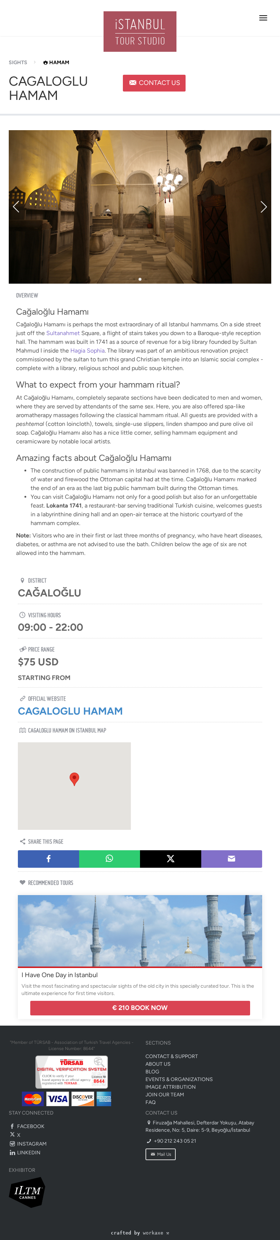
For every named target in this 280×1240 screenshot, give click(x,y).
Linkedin (28, 1153)
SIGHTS (18, 62)
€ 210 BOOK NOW (140, 1008)
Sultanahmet (63, 333)
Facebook (30, 1126)
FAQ (150, 1102)
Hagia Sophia (87, 350)
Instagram (31, 1144)
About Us (158, 1064)
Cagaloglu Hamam (70, 711)
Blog (152, 1072)
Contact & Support (171, 1056)
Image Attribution (170, 1087)
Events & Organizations (179, 1079)
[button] (74, 779)
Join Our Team (164, 1095)
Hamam (59, 62)
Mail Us (163, 1154)
